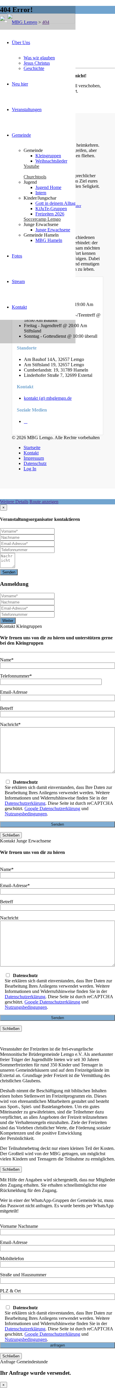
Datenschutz (35, 463)
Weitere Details (14, 501)
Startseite (32, 447)
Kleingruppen (48, 155)
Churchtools (35, 176)
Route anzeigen (43, 501)
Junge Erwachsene (52, 229)
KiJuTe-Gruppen (51, 208)
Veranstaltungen (27, 109)
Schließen (10, 835)
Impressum (34, 458)
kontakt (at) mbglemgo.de (48, 398)
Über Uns (21, 42)
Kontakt (19, 307)
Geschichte (34, 68)
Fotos (17, 255)
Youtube (31, 166)
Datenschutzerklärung (25, 803)
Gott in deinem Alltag (55, 203)
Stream (18, 281)
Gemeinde (21, 135)
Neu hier (20, 83)
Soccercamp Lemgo (42, 219)
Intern (40, 192)
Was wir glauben (39, 57)
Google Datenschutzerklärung (52, 808)
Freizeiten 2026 (49, 213)
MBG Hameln (48, 240)
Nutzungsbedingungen (26, 813)
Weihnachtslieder (51, 160)
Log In (30, 468)
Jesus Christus (37, 63)
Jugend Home (48, 187)
